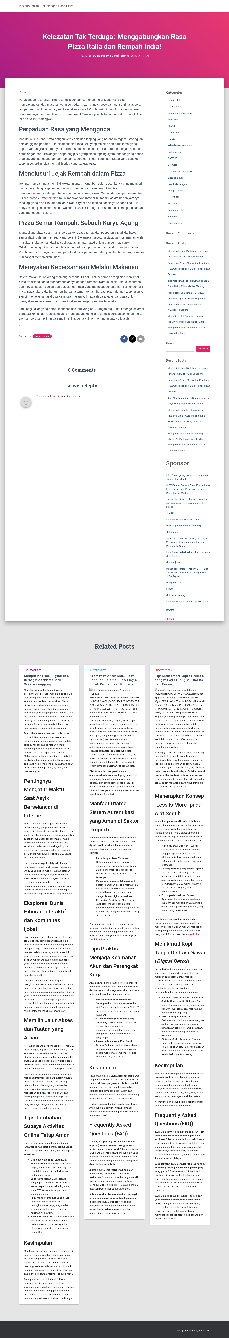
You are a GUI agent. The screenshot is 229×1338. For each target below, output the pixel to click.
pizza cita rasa (175, 177)
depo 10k (173, 119)
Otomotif (172, 164)
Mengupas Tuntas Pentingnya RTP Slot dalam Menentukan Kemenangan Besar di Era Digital (187, 572)
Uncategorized (42, 336)
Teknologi (173, 216)
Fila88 (169, 588)
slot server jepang (175, 595)
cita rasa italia (175, 106)
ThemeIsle (204, 1330)
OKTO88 (172, 158)
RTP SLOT (173, 197)
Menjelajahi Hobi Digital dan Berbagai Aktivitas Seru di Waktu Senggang (46, 680)
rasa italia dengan (177, 184)
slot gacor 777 (173, 582)
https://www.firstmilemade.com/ (182, 519)
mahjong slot (174, 152)
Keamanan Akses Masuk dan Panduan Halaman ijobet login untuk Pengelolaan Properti (189, 269)
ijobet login (102, 939)
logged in (55, 396)
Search (170, 343)
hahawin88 (173, 132)
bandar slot (174, 100)
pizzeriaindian (49, 198)
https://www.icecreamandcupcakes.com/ (187, 601)
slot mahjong (173, 562)
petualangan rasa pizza (180, 171)
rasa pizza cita (175, 190)
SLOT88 (172, 203)
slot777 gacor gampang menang (183, 525)
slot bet (170, 619)
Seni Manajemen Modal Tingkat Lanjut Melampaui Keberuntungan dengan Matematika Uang (186, 542)
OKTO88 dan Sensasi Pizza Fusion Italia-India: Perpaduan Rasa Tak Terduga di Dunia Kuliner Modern (188, 489)
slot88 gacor (172, 532)
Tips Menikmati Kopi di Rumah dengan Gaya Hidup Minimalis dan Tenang (179, 680)
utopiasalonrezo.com (50, 1089)
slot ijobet (194, 934)
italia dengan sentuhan (180, 145)
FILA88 (172, 126)
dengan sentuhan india (180, 113)
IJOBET (172, 138)
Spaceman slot (176, 210)
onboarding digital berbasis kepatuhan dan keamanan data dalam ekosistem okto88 (186, 503)
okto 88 (170, 513)
